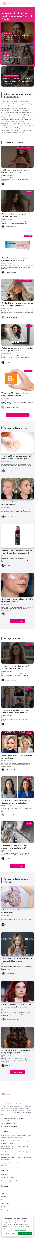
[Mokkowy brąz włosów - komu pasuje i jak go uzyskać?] (17, 157)
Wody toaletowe (6, 1203)
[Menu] (28, 3)
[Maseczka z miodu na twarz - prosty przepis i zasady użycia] (17, 32)
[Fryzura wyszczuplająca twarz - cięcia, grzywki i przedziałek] (17, 787)
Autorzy (4, 1170)
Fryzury (3, 1206)
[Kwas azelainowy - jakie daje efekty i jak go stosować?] (17, 585)
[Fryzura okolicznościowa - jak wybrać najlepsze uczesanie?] (17, 697)
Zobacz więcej (17, 621)
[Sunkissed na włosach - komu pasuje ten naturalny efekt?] (17, 832)
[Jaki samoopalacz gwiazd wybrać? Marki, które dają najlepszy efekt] (17, 536)
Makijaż (3, 1200)
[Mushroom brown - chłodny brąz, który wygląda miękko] (17, 1037)
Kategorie (5, 1186)
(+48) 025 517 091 (9, 1123)
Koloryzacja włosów (7, 1210)
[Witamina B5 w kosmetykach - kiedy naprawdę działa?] (17, 380)
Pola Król (7, 565)
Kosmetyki (4, 1190)
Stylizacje (4, 1193)
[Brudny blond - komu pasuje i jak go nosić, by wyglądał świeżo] (17, 290)
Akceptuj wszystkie (25, 1233)
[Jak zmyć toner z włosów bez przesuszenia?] (17, 896)
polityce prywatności (20, 1230)
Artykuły (5, 1131)
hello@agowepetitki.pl (10, 1126)
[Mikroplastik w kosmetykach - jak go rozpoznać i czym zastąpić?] (17, 443)
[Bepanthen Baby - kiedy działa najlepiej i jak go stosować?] (17, 245)
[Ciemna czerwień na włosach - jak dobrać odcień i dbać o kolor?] (17, 991)
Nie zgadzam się (10, 1233)
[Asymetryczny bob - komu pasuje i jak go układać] (17, 742)
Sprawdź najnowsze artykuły (17, 415)
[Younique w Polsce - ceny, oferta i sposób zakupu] (17, 488)
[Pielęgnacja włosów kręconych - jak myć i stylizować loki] (17, 335)
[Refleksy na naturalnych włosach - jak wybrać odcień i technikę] (17, 76)
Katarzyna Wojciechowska (12, 516)
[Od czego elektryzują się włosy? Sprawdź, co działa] (17, 201)
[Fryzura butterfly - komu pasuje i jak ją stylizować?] (17, 54)
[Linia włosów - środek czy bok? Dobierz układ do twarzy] (17, 653)
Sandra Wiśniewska (10, 471)
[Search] (31, 3)
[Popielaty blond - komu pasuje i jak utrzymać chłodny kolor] (17, 944)
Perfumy (3, 1196)
